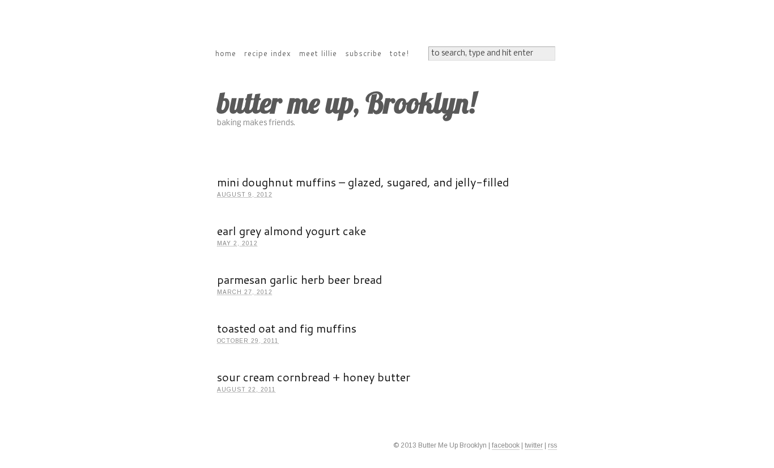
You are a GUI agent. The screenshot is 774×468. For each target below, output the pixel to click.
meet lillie (318, 53)
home (225, 53)
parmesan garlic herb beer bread (299, 279)
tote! (399, 53)
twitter (534, 445)
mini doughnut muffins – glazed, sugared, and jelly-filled (363, 182)
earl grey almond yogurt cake (291, 231)
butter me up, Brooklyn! (346, 103)
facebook (506, 445)
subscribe (363, 53)
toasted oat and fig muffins (286, 328)
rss (552, 445)
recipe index (267, 53)
